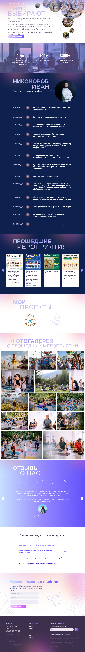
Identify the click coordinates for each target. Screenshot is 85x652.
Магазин (77, 3)
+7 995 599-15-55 (10, 628)
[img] (7, 631)
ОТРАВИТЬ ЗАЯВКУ (18, 606)
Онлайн (57, 3)
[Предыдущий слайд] (3, 270)
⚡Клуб (63, 3)
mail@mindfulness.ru (11, 626)
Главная (45, 3)
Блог (67, 3)
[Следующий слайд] (82, 270)
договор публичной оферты (65, 634)
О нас (72, 3)
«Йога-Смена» (63, 226)
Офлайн (51, 3)
